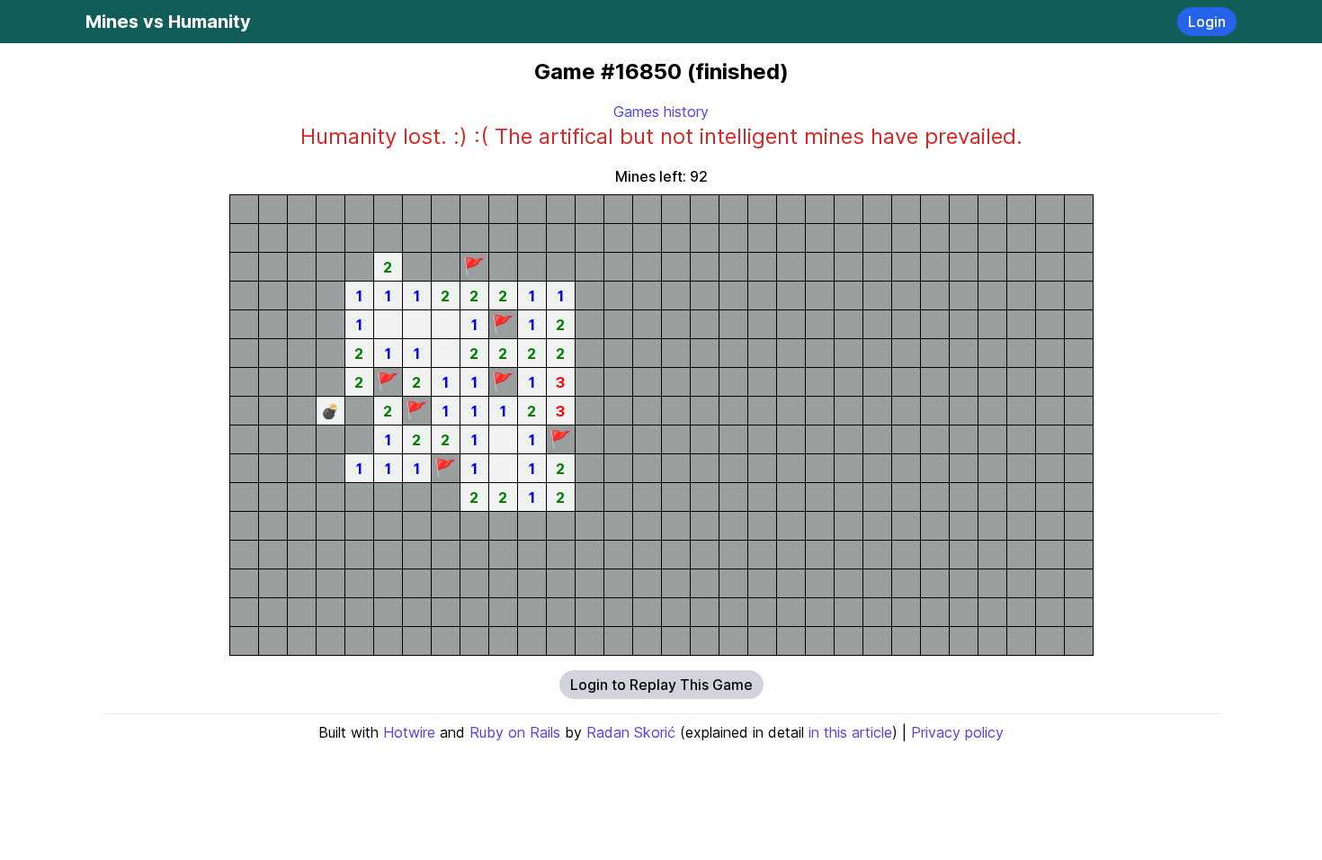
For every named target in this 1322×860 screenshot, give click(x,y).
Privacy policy (957, 732)
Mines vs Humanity (168, 21)
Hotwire (409, 732)
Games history (661, 112)
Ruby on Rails (514, 732)
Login (1207, 22)
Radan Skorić (630, 732)
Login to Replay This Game (661, 685)
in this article (850, 732)
